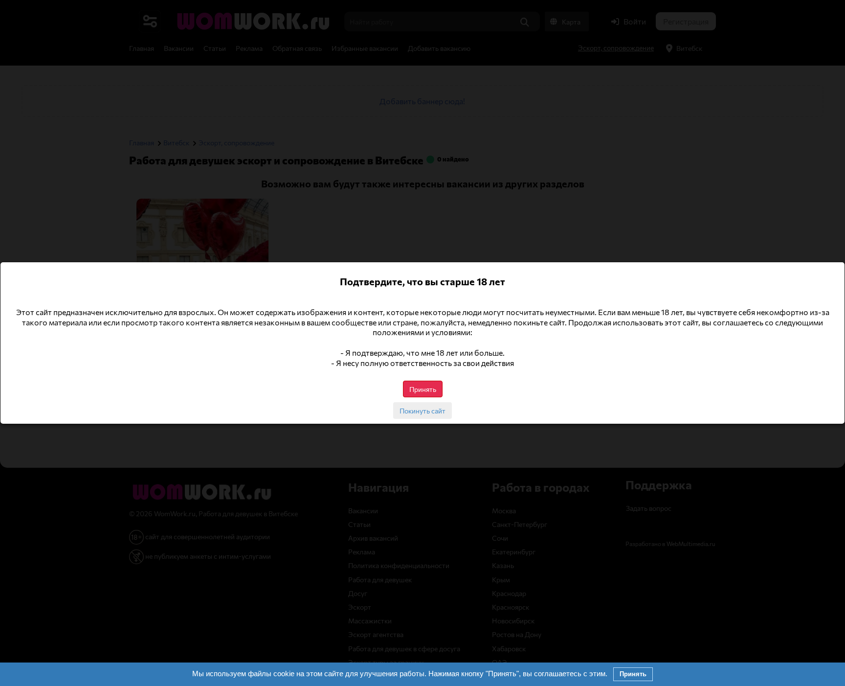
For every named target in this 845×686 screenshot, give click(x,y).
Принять (633, 674)
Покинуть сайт (422, 410)
